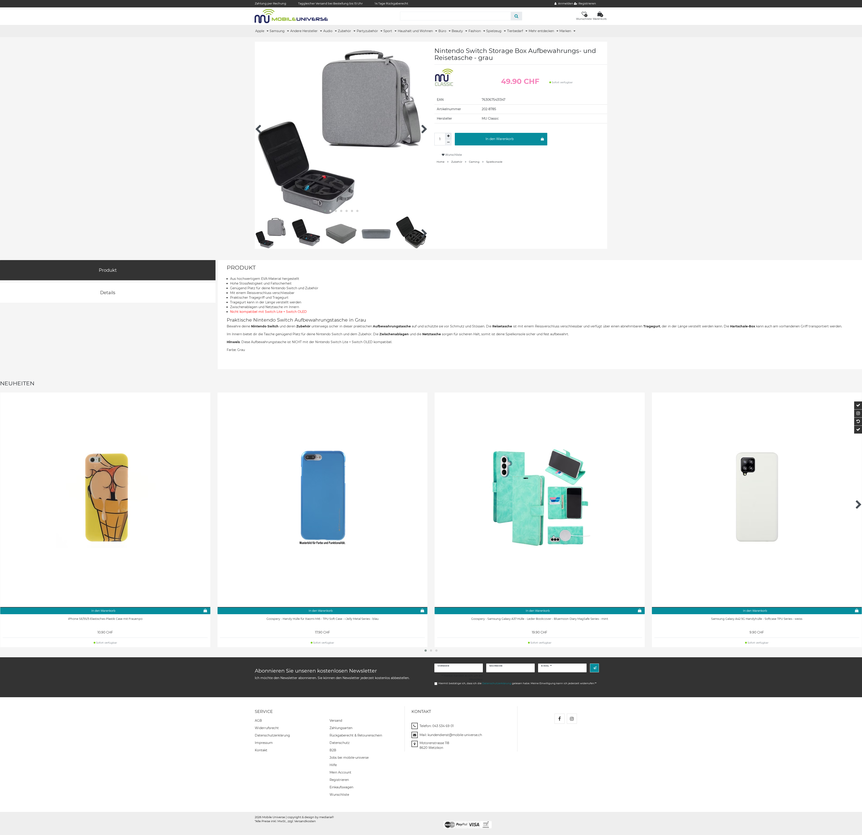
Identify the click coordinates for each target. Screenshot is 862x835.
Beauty (458, 31)
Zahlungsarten (341, 728)
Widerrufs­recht (267, 728)
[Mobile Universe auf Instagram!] (572, 718)
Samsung (278, 31)
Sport (388, 31)
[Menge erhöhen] (448, 136)
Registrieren (339, 780)
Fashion (475, 31)
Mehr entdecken (542, 31)
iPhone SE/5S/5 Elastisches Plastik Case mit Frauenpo (105, 618)
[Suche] (516, 16)
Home (440, 161)
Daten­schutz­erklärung (272, 735)
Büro (442, 31)
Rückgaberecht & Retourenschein (356, 735)
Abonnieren (594, 668)
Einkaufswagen (341, 787)
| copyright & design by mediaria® (310, 817)
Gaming (474, 161)
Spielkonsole (494, 161)
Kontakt (261, 750)
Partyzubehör (368, 31)
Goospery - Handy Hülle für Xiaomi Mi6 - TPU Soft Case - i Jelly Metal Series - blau (322, 618)
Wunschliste (453, 154)
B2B (333, 750)
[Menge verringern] (448, 142)
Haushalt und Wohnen (416, 31)
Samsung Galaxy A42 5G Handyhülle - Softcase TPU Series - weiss (756, 618)
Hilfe (333, 765)
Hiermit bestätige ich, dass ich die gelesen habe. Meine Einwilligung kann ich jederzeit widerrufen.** (517, 683)
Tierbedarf (515, 31)
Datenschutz (340, 743)
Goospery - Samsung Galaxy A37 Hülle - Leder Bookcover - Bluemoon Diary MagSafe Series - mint (539, 618)
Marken (565, 31)
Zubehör (345, 31)
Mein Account (340, 772)
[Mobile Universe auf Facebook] (559, 718)
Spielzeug (494, 31)
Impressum (264, 743)
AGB (258, 721)
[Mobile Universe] (291, 16)
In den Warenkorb (500, 139)
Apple (260, 31)
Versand (336, 721)
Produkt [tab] (108, 270)
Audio (328, 31)
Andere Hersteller (304, 31)
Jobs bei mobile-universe (349, 758)
